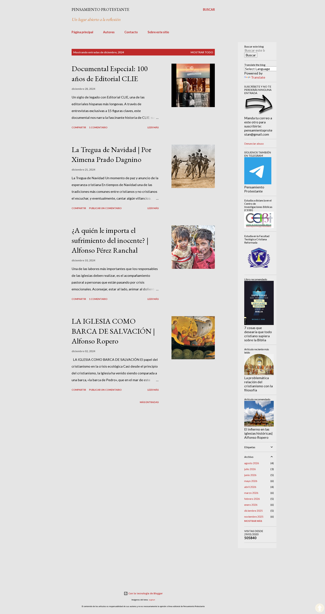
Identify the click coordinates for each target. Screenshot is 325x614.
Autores (109, 32)
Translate (258, 77)
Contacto (131, 32)
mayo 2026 (250, 480)
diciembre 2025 (253, 510)
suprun (152, 600)
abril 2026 (250, 486)
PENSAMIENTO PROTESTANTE (100, 9)
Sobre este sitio (158, 32)
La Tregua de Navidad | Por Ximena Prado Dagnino (111, 154)
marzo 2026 (251, 492)
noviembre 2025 (253, 516)
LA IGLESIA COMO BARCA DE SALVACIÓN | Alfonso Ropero (113, 331)
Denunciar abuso (254, 143)
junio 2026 (250, 475)
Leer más (153, 127)
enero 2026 (250, 504)
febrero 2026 (252, 498)
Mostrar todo (202, 52)
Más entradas (149, 402)
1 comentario (98, 127)
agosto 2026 (251, 463)
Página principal (82, 32)
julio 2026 (250, 469)
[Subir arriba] (319, 608)
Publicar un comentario (105, 208)
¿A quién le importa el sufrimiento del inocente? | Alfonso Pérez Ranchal (110, 240)
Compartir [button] (79, 127)
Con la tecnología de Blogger (145, 593)
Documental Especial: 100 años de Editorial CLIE (110, 73)
